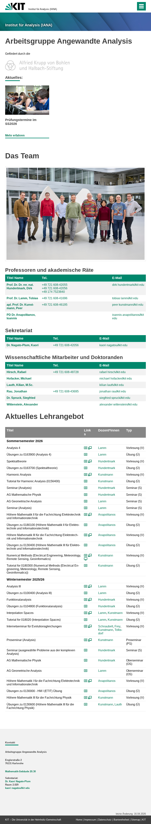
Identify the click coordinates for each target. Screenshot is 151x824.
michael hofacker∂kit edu (115, 378)
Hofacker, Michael (19, 378)
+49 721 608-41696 (54, 298)
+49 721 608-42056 (54, 288)
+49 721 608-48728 (66, 372)
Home (79, 819)
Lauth (118, 704)
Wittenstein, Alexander (22, 404)
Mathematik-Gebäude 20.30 (20, 771)
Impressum (90, 819)
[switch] (125, 6)
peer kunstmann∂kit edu (127, 304)
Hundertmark (106, 461)
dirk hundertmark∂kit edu (128, 284)
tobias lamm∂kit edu (125, 298)
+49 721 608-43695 (66, 391)
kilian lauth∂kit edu (111, 384)
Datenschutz (105, 819)
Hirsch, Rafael (16, 372)
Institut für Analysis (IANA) (42, 9)
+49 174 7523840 (53, 291)
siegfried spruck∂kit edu (114, 397)
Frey (117, 626)
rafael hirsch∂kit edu (112, 372)
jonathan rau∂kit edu (112, 391)
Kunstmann (105, 474)
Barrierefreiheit (121, 819)
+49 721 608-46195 (54, 304)
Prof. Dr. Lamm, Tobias (22, 298)
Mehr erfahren (15, 135)
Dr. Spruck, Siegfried (21, 397)
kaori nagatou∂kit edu (113, 345)
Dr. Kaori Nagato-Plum (18, 781)
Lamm (102, 447)
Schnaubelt (105, 626)
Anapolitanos (106, 514)
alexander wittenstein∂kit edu (118, 404)
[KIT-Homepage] (15, 6)
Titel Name (15, 278)
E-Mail (117, 278)
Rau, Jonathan (17, 391)
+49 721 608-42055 (54, 284)
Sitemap (135, 819)
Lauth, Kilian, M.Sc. (20, 384)
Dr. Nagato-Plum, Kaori (22, 345)
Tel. (44, 278)
